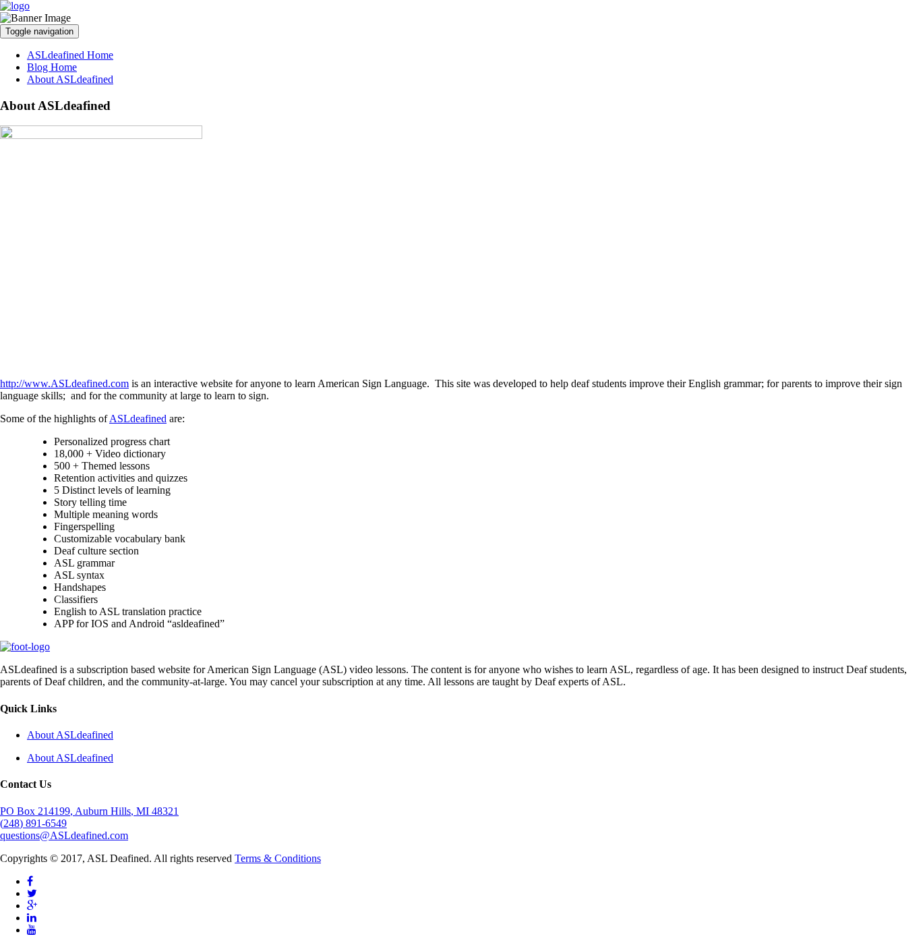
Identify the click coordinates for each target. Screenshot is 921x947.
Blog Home (52, 67)
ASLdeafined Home (70, 55)
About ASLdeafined (70, 79)
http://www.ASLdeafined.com (64, 383)
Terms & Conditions (278, 858)
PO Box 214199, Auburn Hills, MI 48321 (89, 811)
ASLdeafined (138, 418)
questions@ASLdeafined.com (64, 835)
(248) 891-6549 (33, 823)
